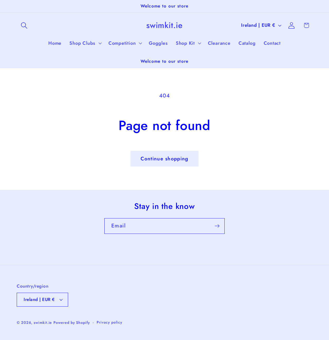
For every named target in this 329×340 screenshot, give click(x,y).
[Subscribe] (217, 226)
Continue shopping (164, 158)
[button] (24, 25)
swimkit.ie (43, 322)
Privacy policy (109, 322)
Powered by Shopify (71, 322)
